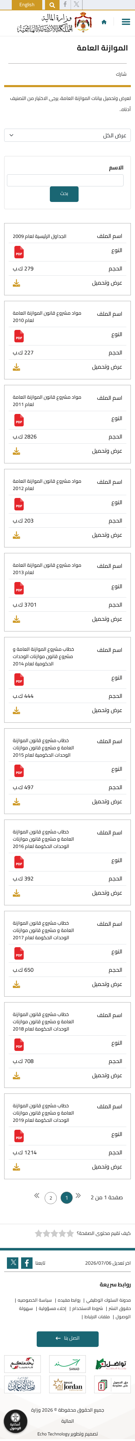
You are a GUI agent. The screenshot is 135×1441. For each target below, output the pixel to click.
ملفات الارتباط (97, 1316)
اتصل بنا (72, 1337)
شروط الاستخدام (87, 1308)
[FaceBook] (65, 5)
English (27, 4)
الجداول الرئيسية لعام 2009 (39, 236)
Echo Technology (53, 1434)
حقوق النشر (120, 1308)
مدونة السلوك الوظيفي (108, 1300)
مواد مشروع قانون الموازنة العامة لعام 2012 (47, 485)
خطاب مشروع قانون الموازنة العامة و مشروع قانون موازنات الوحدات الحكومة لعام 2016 (43, 839)
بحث (64, 193)
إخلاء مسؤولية (52, 1308)
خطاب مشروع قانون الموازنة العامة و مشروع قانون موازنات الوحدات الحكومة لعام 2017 (43, 930)
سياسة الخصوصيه (35, 1300)
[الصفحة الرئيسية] (104, 22)
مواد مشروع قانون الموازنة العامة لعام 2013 (47, 569)
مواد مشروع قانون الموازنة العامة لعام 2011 (47, 401)
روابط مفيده (69, 1300)
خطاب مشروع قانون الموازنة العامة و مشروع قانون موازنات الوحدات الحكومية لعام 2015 (43, 748)
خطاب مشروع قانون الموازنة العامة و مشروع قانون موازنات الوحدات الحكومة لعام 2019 (43, 1113)
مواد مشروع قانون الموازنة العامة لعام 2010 (47, 317)
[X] (76, 5)
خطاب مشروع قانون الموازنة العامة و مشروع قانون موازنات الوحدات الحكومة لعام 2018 (43, 1022)
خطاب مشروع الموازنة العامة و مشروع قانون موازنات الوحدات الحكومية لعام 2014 (43, 656)
